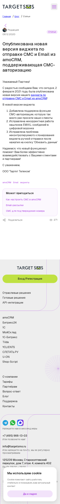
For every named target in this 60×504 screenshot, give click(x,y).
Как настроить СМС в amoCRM (23, 199)
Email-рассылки (15, 205)
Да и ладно (30, 493)
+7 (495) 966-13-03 (14, 435)
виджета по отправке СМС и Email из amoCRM (24, 96)
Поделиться (5, 220)
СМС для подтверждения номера (25, 210)
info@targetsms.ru (14, 446)
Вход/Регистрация (30, 278)
